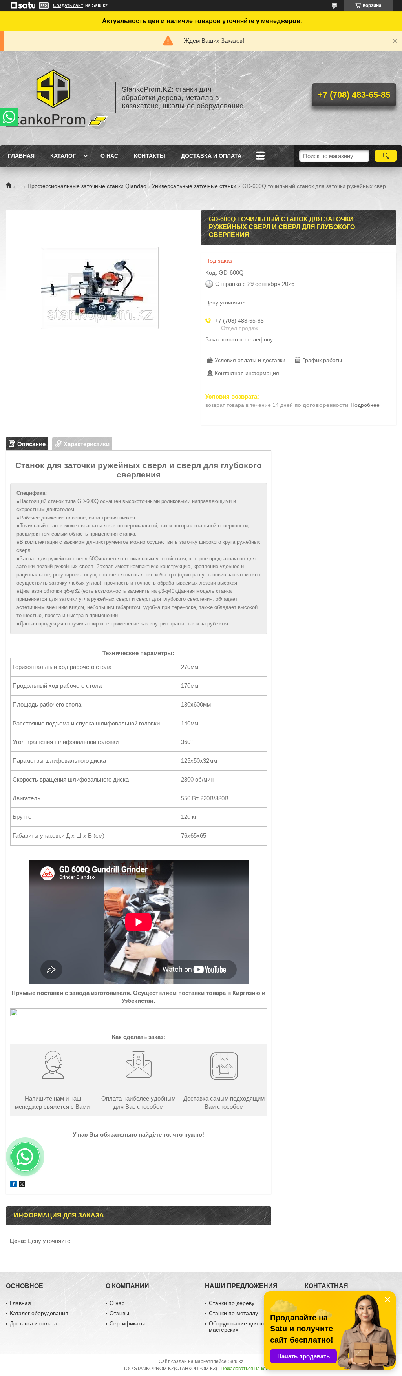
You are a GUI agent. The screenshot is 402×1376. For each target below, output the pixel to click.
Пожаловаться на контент (250, 1368)
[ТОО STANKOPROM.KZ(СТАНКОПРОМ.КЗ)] (57, 97)
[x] (22, 1185)
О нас (109, 156)
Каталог (63, 156)
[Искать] (386, 156)
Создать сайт (68, 5)
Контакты (149, 156)
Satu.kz (235, 1361)
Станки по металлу (233, 1313)
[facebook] (13, 1185)
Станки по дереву (231, 1303)
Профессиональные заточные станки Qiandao (86, 186)
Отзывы (119, 1313)
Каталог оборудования (39, 1313)
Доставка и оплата (211, 156)
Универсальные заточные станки (194, 186)
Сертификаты (127, 1323)
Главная (21, 156)
